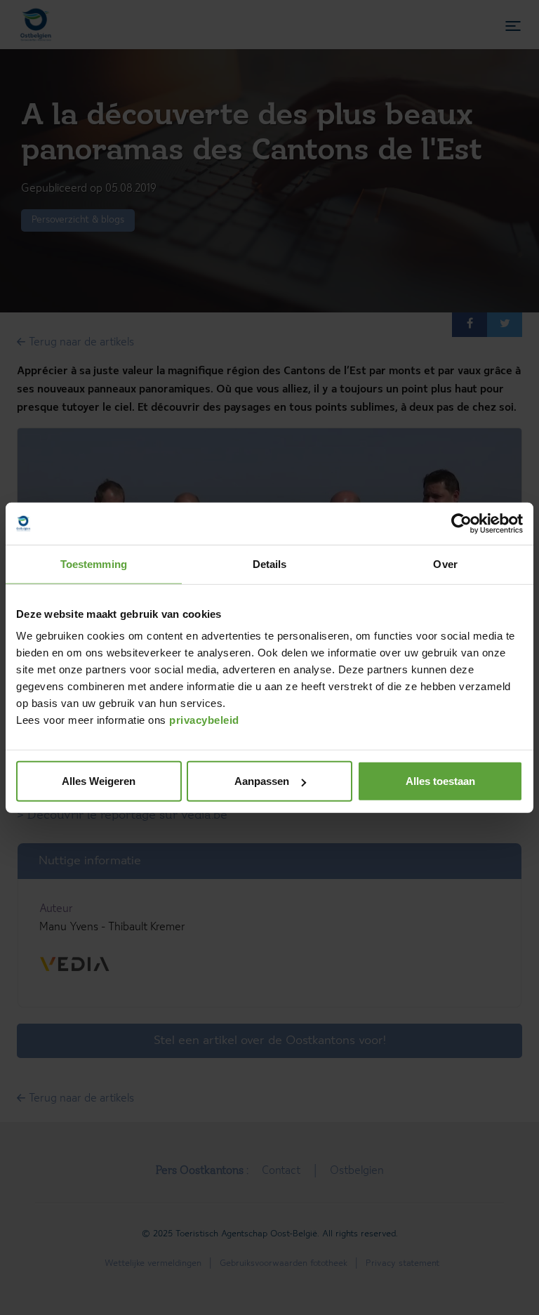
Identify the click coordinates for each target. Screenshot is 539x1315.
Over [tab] (445, 563)
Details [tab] (270, 563)
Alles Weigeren (98, 781)
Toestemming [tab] (93, 563)
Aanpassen (261, 781)
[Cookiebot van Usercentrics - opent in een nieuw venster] (461, 523)
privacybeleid (204, 720)
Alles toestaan (440, 781)
